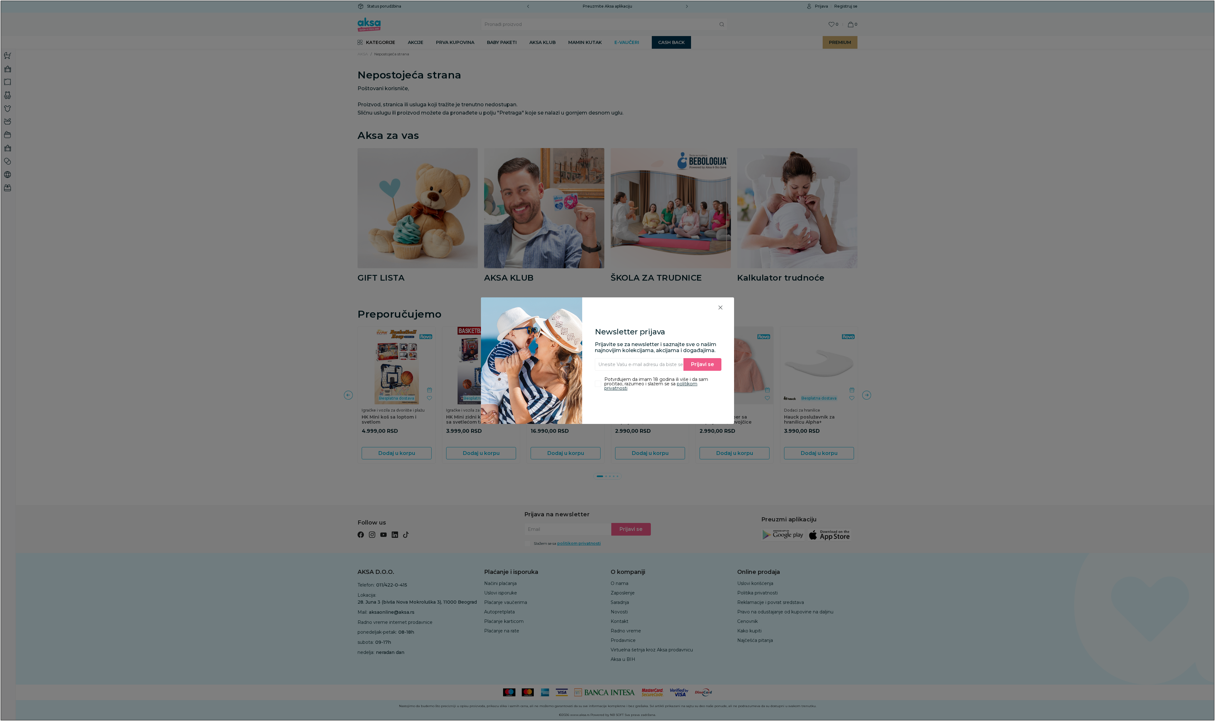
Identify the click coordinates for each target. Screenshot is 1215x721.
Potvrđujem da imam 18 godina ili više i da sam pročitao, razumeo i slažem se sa (656, 383)
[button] (720, 307)
